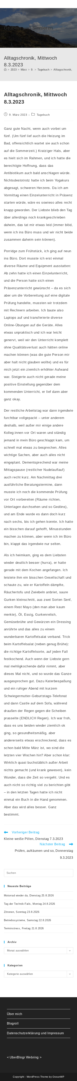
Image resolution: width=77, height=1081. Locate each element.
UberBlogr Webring (24, 1057)
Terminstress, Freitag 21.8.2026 (24, 928)
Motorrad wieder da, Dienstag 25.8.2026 (29, 895)
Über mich (14, 1014)
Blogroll (13, 1023)
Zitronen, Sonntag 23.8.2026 (21, 911)
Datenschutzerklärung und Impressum (35, 1033)
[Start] (5, 69)
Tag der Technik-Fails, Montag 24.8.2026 (29, 903)
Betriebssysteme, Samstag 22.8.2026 (27, 920)
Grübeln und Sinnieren (28, 28)
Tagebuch (43, 114)
